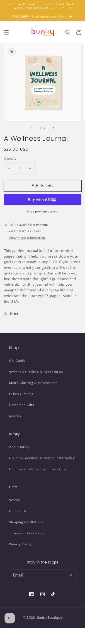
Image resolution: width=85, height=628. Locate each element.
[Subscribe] (70, 575)
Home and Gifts (21, 405)
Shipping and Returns (26, 522)
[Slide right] (53, 128)
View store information (27, 238)
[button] (6, 32)
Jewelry (15, 416)
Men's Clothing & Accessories (33, 383)
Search (14, 500)
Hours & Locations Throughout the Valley (42, 458)
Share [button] (14, 313)
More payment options (42, 211)
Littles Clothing (21, 394)
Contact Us (18, 511)
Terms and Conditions (26, 533)
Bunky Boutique (49, 618)
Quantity (10, 158)
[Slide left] (32, 128)
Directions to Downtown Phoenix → (38, 469)
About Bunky (19, 447)
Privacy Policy (20, 544)
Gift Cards (17, 361)
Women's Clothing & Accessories (36, 372)
